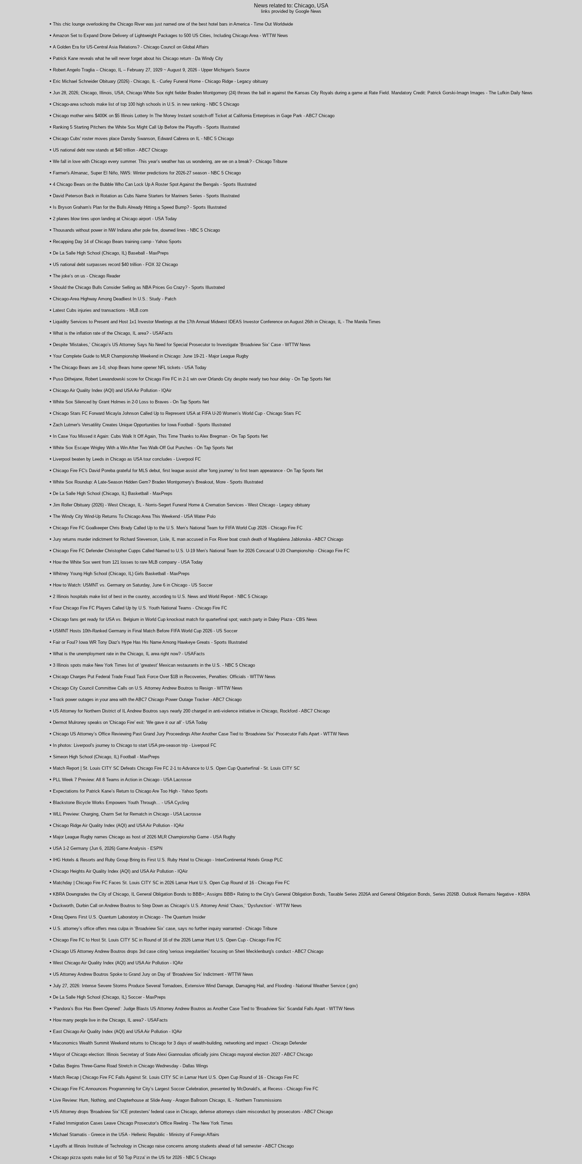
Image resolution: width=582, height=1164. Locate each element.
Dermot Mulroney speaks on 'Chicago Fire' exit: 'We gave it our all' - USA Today (130, 722)
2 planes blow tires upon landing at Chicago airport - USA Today (115, 218)
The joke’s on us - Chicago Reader (86, 275)
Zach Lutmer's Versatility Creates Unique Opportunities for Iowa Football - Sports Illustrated (142, 424)
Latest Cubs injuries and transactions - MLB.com (100, 310)
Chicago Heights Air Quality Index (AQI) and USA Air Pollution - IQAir (120, 871)
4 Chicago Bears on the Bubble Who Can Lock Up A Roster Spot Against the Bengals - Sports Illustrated (154, 184)
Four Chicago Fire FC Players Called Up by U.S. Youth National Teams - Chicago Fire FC (140, 607)
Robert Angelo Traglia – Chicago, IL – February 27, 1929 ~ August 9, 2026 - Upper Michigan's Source (151, 69)
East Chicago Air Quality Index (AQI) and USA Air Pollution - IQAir (117, 1031)
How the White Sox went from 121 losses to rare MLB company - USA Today (128, 562)
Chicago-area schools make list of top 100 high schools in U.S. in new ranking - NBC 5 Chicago (146, 104)
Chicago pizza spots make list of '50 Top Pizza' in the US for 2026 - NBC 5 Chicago (134, 1157)
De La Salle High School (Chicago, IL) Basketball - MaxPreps (112, 493)
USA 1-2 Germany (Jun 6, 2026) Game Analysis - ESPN (107, 848)
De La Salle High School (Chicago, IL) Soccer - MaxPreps (109, 997)
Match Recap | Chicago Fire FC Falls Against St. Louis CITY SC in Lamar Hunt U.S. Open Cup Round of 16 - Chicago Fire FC (176, 1077)
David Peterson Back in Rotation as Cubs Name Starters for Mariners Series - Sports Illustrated (146, 195)
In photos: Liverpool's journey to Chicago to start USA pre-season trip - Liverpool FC (134, 745)
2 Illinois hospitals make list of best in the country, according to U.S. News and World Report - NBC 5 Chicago (160, 596)
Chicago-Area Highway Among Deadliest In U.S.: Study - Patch (114, 298)
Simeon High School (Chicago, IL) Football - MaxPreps (106, 756)
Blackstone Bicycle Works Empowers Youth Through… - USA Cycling (121, 802)
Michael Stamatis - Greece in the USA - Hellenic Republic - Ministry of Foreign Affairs (136, 1134)
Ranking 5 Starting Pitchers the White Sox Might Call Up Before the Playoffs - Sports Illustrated (146, 127)
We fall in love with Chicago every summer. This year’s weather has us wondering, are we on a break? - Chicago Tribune (170, 161)
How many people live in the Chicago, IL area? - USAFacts (110, 1020)
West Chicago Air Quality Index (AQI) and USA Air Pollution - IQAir (118, 962)
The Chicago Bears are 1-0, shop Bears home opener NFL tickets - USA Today (129, 367)
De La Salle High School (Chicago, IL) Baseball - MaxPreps (111, 253)
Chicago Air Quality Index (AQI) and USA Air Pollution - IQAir (112, 390)
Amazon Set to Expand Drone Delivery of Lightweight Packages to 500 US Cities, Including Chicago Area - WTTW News (170, 35)
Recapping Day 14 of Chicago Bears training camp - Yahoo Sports (117, 241)
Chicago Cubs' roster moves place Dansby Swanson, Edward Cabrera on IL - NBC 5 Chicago (143, 138)
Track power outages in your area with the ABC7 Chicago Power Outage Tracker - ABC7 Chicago (147, 699)
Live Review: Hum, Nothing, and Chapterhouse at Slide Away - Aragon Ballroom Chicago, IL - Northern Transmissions (167, 1100)
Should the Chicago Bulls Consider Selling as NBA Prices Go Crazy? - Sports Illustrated (139, 287)
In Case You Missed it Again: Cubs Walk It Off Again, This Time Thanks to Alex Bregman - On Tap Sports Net (160, 436)
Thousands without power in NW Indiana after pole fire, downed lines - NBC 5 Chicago (136, 230)
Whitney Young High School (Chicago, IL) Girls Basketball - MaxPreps (121, 573)
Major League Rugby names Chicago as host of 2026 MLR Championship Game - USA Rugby (144, 836)
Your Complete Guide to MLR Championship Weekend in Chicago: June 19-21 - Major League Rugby (151, 356)
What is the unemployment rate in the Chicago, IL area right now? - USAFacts (129, 653)
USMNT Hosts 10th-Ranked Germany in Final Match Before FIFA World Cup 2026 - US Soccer (145, 630)
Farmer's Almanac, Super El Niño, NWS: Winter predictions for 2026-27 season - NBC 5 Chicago (147, 172)
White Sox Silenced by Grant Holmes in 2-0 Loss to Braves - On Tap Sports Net (131, 401)
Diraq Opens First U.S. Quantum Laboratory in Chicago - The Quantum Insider (129, 917)
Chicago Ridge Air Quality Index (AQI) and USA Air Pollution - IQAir (118, 825)
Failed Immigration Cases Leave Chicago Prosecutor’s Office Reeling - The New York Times (143, 1123)
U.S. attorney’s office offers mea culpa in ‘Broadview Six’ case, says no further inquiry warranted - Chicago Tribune (165, 928)
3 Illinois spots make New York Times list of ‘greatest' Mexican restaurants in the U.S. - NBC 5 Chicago (154, 665)
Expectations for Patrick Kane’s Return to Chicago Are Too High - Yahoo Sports (130, 791)
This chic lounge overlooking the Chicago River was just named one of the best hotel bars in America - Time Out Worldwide (173, 24)
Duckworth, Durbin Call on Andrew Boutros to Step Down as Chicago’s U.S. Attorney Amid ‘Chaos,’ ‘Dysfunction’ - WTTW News (177, 905)
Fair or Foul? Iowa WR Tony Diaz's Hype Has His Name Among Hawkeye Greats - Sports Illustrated (150, 642)
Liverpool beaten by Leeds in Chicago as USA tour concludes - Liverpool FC (127, 459)
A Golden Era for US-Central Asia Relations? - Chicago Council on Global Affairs (131, 46)
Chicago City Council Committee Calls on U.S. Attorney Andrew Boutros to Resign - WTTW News (148, 688)
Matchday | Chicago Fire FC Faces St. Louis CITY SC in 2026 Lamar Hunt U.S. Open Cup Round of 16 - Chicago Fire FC (171, 882)
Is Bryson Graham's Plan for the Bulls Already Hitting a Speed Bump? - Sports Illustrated (139, 207)
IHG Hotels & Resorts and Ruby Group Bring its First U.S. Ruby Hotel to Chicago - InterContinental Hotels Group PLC (168, 859)
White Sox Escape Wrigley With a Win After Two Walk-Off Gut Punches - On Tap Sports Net (143, 447)
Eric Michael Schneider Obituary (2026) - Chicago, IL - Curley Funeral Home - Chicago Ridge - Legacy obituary (160, 81)
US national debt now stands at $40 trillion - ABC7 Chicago (110, 150)
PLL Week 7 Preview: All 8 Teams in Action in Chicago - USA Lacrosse (122, 779)
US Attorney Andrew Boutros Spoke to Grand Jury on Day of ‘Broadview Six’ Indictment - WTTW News (153, 974)
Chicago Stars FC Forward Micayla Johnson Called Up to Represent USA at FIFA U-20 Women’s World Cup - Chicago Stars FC (177, 413)
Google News (308, 11)
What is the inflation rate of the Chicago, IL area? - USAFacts (113, 333)
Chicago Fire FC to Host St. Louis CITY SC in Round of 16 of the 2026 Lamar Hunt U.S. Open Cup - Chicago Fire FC (167, 939)
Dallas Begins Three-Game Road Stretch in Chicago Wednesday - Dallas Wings (130, 1065)
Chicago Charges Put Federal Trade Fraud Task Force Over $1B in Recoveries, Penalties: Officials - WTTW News (164, 676)
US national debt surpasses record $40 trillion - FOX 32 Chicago (115, 264)
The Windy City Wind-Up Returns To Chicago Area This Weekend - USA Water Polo (134, 516)
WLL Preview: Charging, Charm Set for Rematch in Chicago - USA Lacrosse (127, 814)
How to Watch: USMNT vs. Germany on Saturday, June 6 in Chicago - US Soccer (133, 585)
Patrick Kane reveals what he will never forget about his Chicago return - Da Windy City (138, 58)
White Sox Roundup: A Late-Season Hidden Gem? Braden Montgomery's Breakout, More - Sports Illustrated (158, 482)
